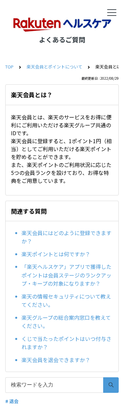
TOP (9, 66)
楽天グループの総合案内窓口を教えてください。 (66, 321)
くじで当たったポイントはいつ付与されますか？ (66, 343)
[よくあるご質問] (62, 25)
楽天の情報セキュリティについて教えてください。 (66, 300)
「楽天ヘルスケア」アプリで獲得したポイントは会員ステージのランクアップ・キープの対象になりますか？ (66, 275)
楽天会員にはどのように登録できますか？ (66, 237)
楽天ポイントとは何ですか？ (55, 254)
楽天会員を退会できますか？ (55, 360)
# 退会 (12, 401)
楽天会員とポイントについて (54, 66)
